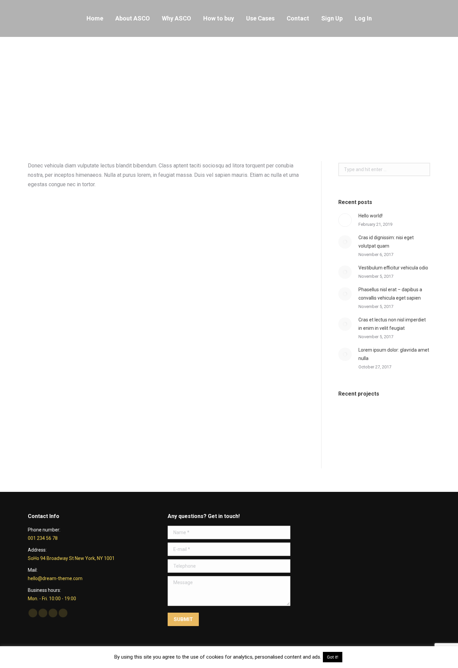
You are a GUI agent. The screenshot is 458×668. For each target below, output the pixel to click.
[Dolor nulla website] (351, 444)
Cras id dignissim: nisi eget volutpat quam (386, 242)
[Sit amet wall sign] (403, 444)
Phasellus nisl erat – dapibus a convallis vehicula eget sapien (390, 294)
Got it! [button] (332, 657)
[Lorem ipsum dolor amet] (377, 418)
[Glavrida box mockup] (377, 444)
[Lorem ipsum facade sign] (403, 418)
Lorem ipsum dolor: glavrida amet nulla (393, 354)
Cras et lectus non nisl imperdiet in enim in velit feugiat (392, 324)
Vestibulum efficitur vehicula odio (393, 267)
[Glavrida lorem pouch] (351, 418)
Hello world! (370, 215)
